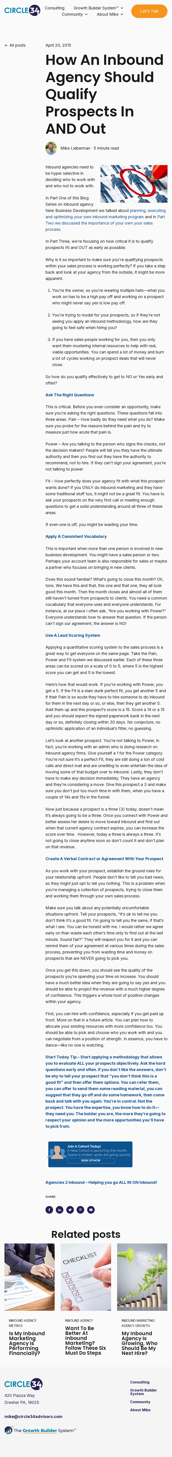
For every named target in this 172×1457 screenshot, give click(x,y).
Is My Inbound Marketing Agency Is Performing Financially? (27, 1343)
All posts (17, 45)
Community (72, 14)
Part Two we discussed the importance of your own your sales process (105, 223)
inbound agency (79, 1320)
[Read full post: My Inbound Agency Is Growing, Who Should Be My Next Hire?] (142, 1277)
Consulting (54, 8)
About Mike (107, 14)
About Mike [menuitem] (140, 1410)
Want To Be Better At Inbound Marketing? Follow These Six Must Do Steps (85, 1341)
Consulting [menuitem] (139, 1382)
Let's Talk (149, 11)
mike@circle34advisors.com (33, 1416)
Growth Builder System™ (96, 8)
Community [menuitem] (140, 1402)
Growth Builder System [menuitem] (143, 1392)
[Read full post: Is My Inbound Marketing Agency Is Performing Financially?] (29, 1277)
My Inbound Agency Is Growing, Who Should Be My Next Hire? (139, 1343)
